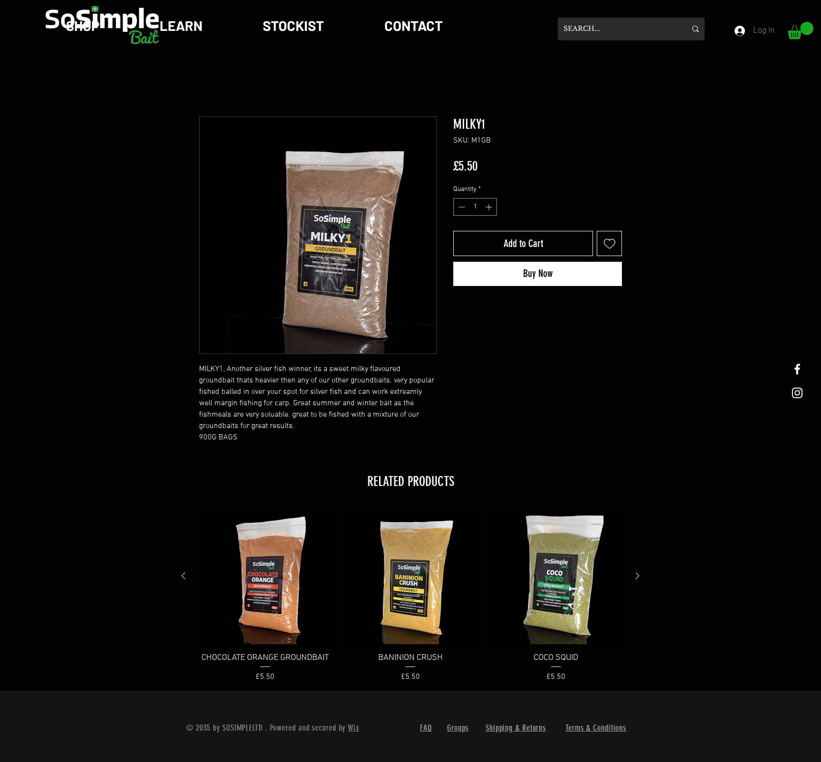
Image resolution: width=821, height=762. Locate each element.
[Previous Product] (183, 576)
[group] (410, 596)
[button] (800, 30)
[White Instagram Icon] (797, 393)
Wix (353, 728)
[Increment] (490, 207)
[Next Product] (637, 576)
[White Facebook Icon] (797, 369)
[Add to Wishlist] (609, 244)
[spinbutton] (475, 207)
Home (208, 82)
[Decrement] (461, 207)
